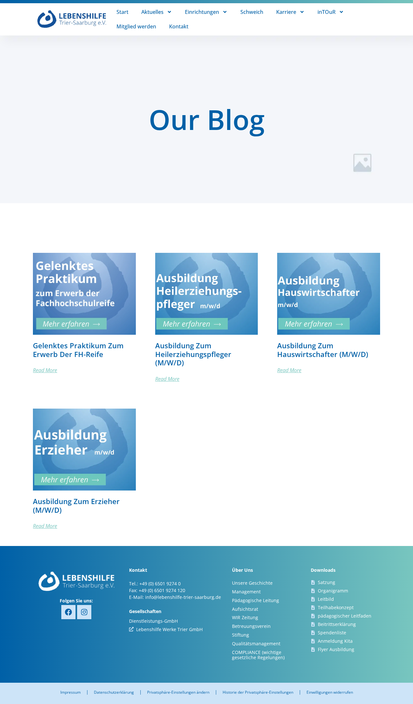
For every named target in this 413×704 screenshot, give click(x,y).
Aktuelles (152, 11)
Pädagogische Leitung (255, 600)
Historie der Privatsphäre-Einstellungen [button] (258, 692)
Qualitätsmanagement (256, 643)
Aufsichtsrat (245, 609)
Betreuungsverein (251, 626)
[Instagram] (84, 612)
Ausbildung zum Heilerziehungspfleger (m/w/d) (193, 354)
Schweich (251, 11)
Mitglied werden (136, 26)
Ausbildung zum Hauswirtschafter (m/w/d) (322, 350)
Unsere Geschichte (252, 583)
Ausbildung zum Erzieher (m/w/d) (76, 505)
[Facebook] (68, 612)
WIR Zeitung (245, 617)
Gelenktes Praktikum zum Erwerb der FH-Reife (78, 350)
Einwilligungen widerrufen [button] (330, 692)
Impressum (70, 692)
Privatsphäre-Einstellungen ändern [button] (178, 692)
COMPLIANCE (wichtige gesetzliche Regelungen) (258, 655)
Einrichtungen (202, 11)
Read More (45, 370)
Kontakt (178, 26)
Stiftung (240, 635)
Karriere (286, 11)
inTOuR (326, 11)
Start (122, 11)
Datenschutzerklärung (114, 692)
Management (246, 592)
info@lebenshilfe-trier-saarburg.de (183, 597)
